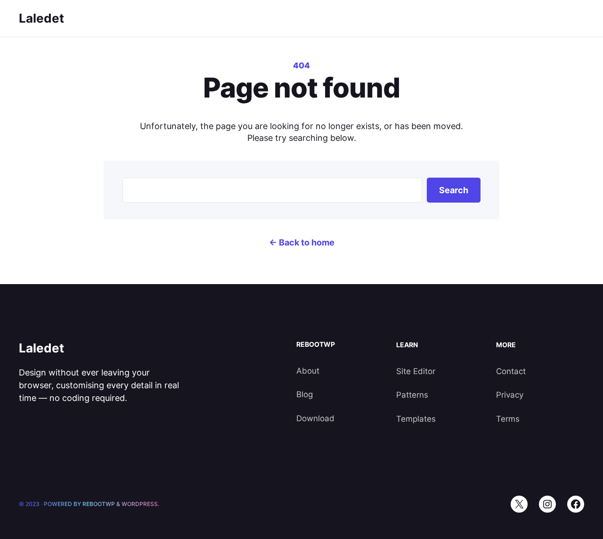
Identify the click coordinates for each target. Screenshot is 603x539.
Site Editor (415, 371)
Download (315, 418)
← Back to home (301, 242)
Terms (508, 419)
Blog (304, 394)
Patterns (412, 395)
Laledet (41, 18)
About (307, 371)
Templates (416, 419)
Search (453, 190)
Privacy (509, 395)
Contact (511, 371)
